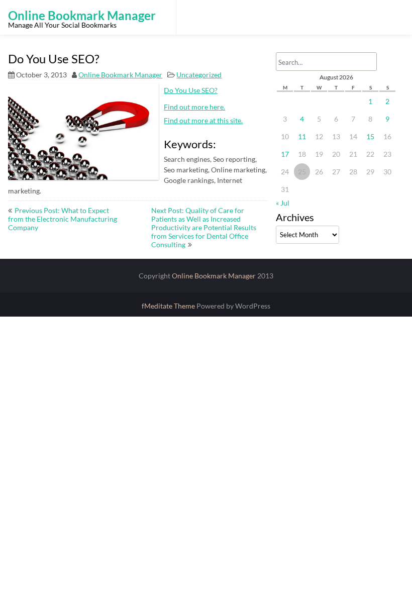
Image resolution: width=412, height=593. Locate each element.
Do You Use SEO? (191, 90)
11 (302, 136)
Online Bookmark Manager (120, 74)
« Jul (282, 203)
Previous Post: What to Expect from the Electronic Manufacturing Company (62, 219)
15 (370, 136)
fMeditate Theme (169, 306)
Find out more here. (194, 107)
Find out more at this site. (203, 120)
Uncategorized (199, 74)
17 (285, 154)
